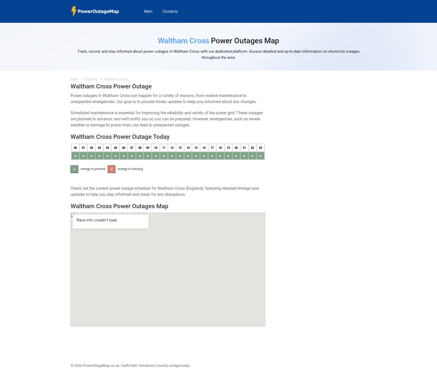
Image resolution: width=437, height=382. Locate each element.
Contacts (170, 11)
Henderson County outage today (164, 366)
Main (148, 11)
